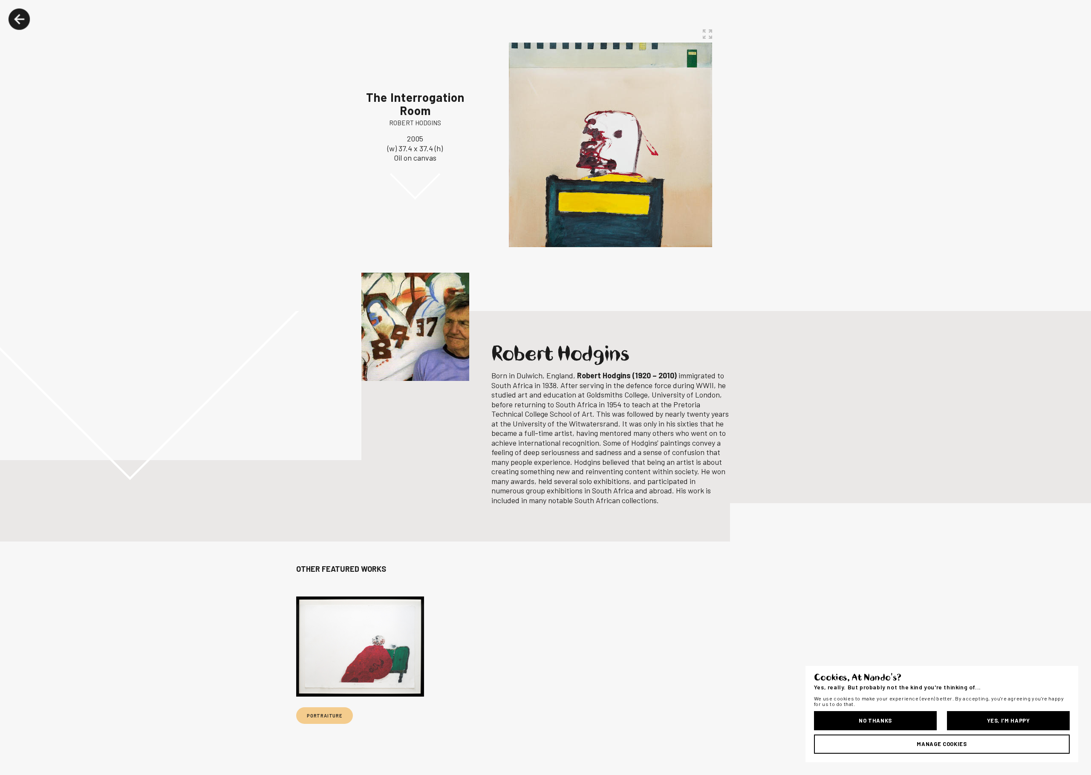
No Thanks (875, 720)
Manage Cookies (942, 743)
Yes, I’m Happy (1008, 720)
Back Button (19, 19)
